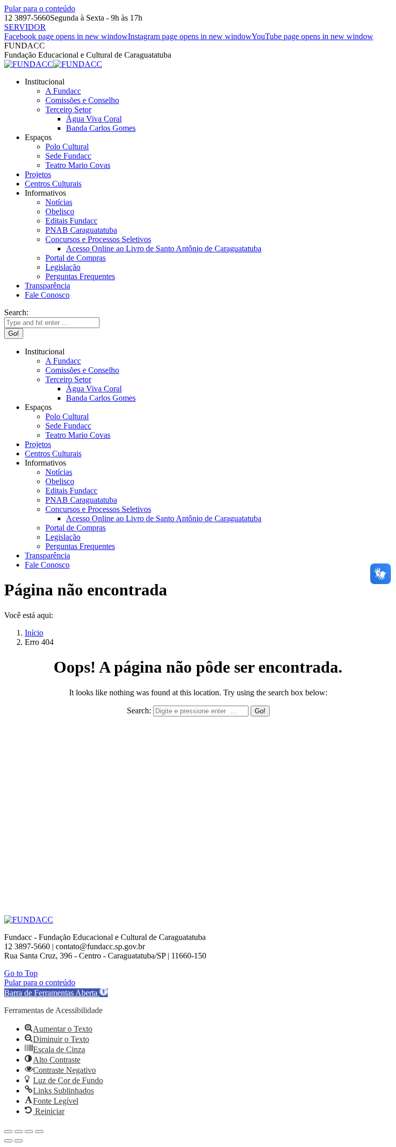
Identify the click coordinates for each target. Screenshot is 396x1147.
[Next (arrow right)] (18, 1140)
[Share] (18, 1131)
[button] (56, 992)
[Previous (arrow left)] (8, 1140)
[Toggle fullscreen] (29, 1131)
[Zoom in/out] (39, 1131)
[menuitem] (44, 81)
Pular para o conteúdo (39, 8)
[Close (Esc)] (8, 1131)
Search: (139, 710)
